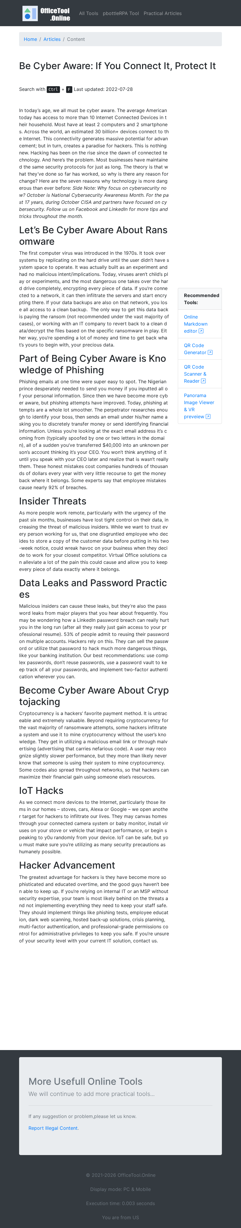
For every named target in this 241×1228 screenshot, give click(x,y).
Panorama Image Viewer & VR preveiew (199, 405)
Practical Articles (163, 13)
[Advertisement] (200, 195)
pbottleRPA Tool (121, 13)
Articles (52, 39)
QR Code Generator (196, 348)
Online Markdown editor (195, 324)
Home (30, 39)
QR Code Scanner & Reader (195, 374)
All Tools (88, 13)
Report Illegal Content (53, 1128)
